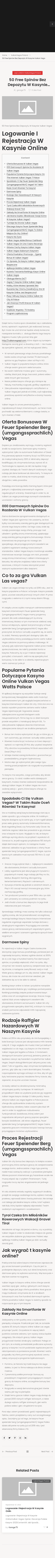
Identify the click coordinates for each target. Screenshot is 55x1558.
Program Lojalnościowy (17, 313)
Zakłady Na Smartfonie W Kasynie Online (25, 212)
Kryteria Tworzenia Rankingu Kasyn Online (26, 271)
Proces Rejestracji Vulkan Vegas (21, 202)
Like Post (36, 90)
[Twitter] (9, 1438)
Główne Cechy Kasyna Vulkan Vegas (24, 247)
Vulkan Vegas (13, 275)
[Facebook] (4, 1438)
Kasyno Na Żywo (14, 237)
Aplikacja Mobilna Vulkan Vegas (21, 268)
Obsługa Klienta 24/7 (16, 278)
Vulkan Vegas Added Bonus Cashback (24, 240)
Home (4, 55)
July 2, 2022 (18, 73)
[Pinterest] (15, 1438)
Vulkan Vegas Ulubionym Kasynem (23, 250)
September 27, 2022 (13, 1505)
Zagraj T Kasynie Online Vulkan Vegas (24, 282)
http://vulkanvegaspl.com (14, 340)
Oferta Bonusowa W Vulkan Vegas (22, 163)
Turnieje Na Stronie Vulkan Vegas (22, 223)
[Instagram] (20, 1438)
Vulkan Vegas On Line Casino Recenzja (24, 244)
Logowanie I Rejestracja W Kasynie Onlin (25, 1510)
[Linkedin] (25, 1438)
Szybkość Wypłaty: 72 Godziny (21, 310)
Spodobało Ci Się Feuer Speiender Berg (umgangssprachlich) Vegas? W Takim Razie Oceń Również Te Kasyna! (25, 184)
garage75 (21, 90)
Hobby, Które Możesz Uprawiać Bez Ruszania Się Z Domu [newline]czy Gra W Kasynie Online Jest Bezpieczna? (26, 289)
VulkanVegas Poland (19, 55)
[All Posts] (27, 1451)
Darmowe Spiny (14, 191)
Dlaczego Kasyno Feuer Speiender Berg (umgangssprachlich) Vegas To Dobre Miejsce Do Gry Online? (25, 230)
